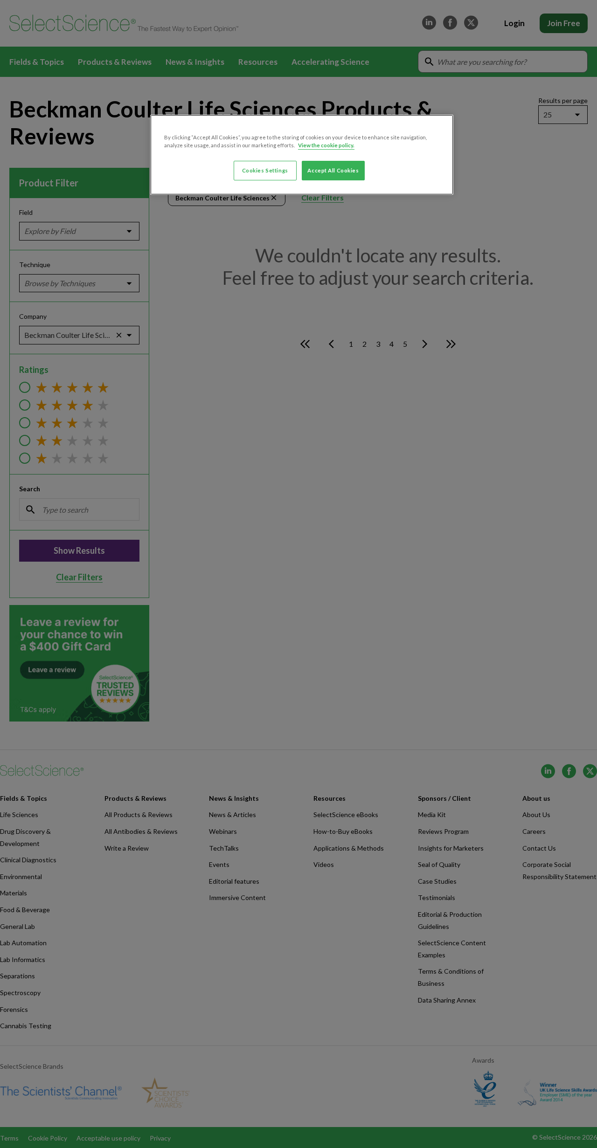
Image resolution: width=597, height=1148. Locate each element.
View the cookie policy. (326, 145)
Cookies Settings (265, 170)
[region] (301, 155)
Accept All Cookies (333, 170)
